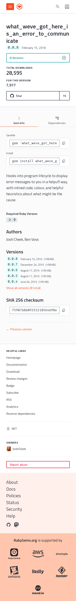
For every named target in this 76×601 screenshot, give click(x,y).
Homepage (13, 357)
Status (12, 502)
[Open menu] (10, 6)
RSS (9, 399)
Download (12, 371)
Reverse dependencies (20, 413)
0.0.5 (13, 276)
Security (14, 509)
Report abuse (18, 464)
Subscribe (12, 392)
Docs (11, 489)
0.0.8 (13, 259)
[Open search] (57, 6)
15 (64, 95)
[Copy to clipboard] (63, 143)
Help (10, 515)
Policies (13, 495)
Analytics (12, 406)
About (12, 482)
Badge (10, 385)
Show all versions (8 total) (23, 288)
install (9, 153)
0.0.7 (13, 264)
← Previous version (19, 329)
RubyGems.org (25, 540)
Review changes (16, 378)
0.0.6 (13, 270)
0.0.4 (13, 282)
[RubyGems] (19, 7)
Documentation (16, 364)
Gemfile (10, 135)
